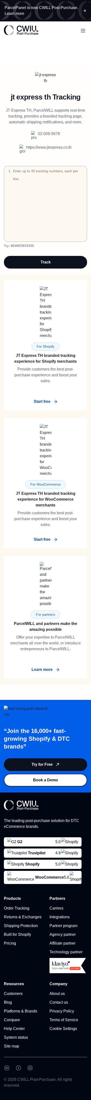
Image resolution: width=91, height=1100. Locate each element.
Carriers (56, 908)
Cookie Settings (63, 1029)
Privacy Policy (62, 1011)
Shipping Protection (21, 926)
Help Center (14, 1029)
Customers (13, 994)
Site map (11, 1046)
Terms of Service (64, 1020)
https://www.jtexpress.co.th (49, 147)
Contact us (59, 1002)
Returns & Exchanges (22, 917)
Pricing (10, 943)
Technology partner (66, 952)
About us (57, 994)
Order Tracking (16, 908)
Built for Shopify (17, 934)
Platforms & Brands (20, 1011)
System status (16, 1037)
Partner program (63, 926)
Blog (8, 1002)
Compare (12, 1020)
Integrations (60, 917)
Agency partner (63, 934)
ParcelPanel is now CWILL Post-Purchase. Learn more (41, 11)
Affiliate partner (62, 943)
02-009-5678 (49, 134)
